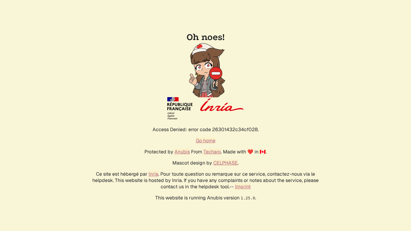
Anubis (182, 152)
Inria (153, 174)
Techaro (212, 152)
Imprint (243, 186)
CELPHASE (225, 163)
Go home (205, 140)
